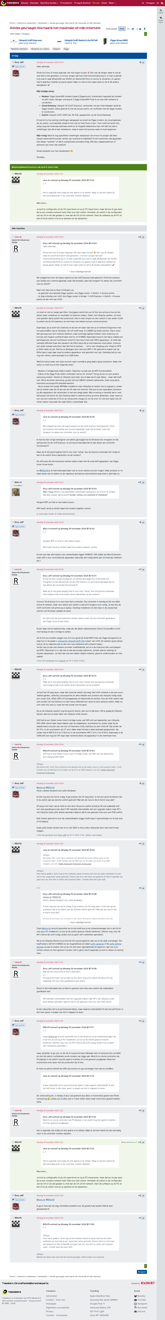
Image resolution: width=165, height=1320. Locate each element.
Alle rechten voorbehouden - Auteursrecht (21, 1301)
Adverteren (51, 1296)
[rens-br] (16, 249)
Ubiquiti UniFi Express (30, 40)
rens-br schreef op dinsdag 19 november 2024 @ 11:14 (68, 1076)
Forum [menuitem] (96, 3)
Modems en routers (40, 49)
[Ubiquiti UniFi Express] (14, 41)
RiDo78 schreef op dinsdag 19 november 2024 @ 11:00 (68, 1224)
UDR (105, 941)
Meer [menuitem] (111, 3)
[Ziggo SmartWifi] (105, 41)
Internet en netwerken (26, 23)
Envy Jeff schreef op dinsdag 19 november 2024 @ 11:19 (69, 1117)
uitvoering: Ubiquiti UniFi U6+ (71, 641)
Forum (12, 23)
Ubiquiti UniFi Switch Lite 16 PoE (81, 40)
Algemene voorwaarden (57, 1307)
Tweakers (6, 1298)
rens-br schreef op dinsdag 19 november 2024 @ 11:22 (68, 180)
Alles (122, 28)
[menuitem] (143, 3)
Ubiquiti (56, 49)
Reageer (26, 34)
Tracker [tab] (160, 13)
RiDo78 (18, 174)
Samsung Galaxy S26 (100, 1307)
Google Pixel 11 (97, 1303)
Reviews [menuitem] (34, 3)
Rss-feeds (142, 1307)
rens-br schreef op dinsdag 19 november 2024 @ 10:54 (68, 850)
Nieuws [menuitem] (24, 3)
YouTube (142, 1299)
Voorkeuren (61, 1315)
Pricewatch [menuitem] (66, 3)
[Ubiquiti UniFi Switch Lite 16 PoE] (59, 41)
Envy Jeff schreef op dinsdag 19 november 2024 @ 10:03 (70, 243)
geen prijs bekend (27, 43)
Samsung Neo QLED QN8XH (104, 1299)
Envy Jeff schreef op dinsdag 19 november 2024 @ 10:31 (69, 576)
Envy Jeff (19, 62)
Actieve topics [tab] (160, 21)
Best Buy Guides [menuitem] (48, 3)
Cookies (50, 1315)
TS (128, 28)
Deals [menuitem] (104, 3)
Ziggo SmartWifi (119, 40)
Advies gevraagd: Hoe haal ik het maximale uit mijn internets (75, 23)
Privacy (49, 1311)
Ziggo (66, 49)
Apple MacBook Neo (100, 1296)
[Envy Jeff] (16, 73)
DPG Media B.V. (34, 1298)
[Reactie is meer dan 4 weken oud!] (38, 888)
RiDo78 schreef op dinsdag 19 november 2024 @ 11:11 (68, 1027)
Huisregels (51, 1303)
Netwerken (42, 23)
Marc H (18, 482)
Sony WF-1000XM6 (99, 1315)
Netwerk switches (19, 49)
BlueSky (141, 1296)
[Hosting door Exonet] (143, 1283)
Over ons (60, 1299)
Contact (50, 1299)
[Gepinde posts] (144, 29)
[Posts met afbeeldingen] (133, 29)
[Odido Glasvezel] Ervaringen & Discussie (74, 864)
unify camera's (97, 944)
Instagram (142, 1303)
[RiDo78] (16, 180)
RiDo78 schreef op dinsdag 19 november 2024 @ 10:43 (68, 750)
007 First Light (97, 1311)
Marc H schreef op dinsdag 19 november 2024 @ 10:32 (68, 528)
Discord (141, 1311)
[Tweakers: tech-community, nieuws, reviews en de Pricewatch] (10, 3)
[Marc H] (16, 492)
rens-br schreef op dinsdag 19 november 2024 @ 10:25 (68, 417)
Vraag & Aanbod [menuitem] (82, 3)
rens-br (18, 237)
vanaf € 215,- (71, 43)
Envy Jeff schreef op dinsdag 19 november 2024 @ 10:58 (69, 894)
